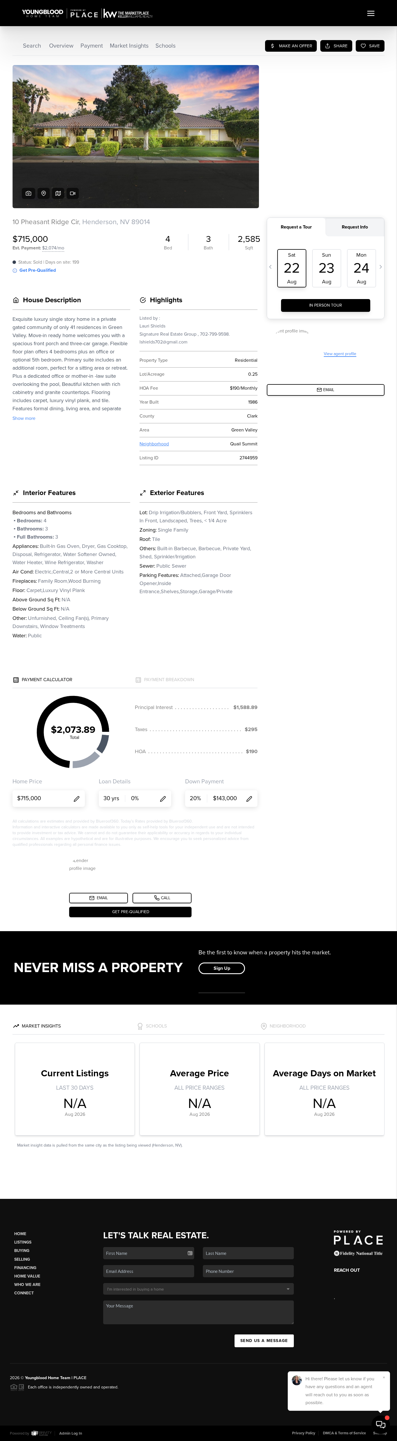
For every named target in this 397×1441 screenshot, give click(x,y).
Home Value (27, 1276)
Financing (25, 1267)
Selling (22, 1259)
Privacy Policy (303, 1433)
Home (20, 1233)
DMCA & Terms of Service (344, 1433)
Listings (22, 1242)
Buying (21, 1250)
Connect (24, 1293)
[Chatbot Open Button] (380, 1424)
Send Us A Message (264, 1340)
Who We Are (27, 1284)
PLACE (80, 1377)
